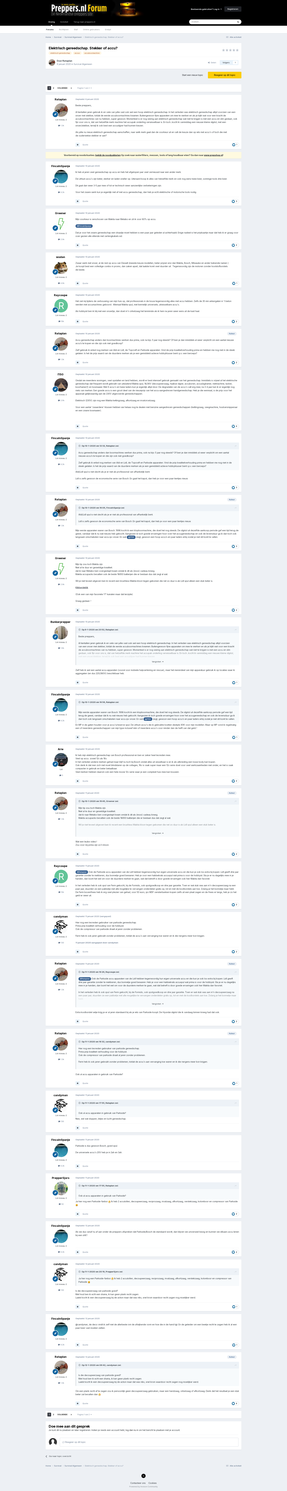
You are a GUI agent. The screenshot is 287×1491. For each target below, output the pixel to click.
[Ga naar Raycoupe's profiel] (61, 305)
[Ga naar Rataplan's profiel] (52, 62)
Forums (50, 29)
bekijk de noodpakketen (108, 155)
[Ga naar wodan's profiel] (61, 267)
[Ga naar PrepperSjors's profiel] (61, 1188)
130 (62, 942)
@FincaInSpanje (84, 226)
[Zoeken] (238, 21)
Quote (85, 144)
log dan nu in (132, 1430)
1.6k (62, 648)
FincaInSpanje (60, 166)
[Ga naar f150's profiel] (61, 385)
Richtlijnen (64, 29)
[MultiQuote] (77, 145)
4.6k (62, 283)
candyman (61, 916)
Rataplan (67, 61)
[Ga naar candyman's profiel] (61, 927)
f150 (61, 374)
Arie (60, 749)
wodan (60, 257)
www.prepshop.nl (213, 155)
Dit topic (227, 22)
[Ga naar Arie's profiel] (61, 759)
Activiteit (64, 22)
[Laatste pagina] (71, 88)
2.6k (62, 400)
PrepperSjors (60, 1177)
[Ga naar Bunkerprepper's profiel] (61, 632)
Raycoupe (60, 295)
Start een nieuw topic (192, 75)
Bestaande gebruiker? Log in (205, 9)
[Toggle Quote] (79, 446)
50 (62, 1204)
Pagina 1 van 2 (84, 88)
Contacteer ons (138, 1483)
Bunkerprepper (61, 621)
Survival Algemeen (83, 64)
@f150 (131, 537)
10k (62, 321)
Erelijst (108, 29)
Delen (213, 62)
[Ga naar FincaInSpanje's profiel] (61, 176)
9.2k (62, 192)
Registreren (233, 9)
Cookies (152, 1483)
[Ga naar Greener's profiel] (61, 223)
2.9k (62, 239)
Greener (60, 213)
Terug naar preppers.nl (84, 22)
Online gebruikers (91, 29)
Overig (51, 22)
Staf (76, 29)
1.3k (62, 125)
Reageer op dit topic (224, 75)
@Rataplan (82, 872)
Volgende (62, 88)
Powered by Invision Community (143, 1486)
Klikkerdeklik (81, 587)
